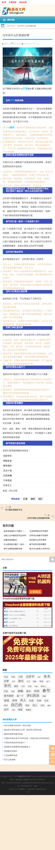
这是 (13, 710)
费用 (49, 705)
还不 (6, 709)
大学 (28, 681)
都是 (20, 709)
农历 (39, 677)
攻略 (20, 691)
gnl (9, 44)
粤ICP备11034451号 (37, 779)
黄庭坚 (28, 710)
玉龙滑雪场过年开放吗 (38, 531)
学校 (41, 681)
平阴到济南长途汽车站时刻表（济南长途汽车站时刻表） (27, 738)
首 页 (4, 2)
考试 (6, 705)
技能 (12, 691)
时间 (36, 691)
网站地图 (19, 779)
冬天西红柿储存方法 (13, 509)
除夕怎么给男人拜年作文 (39, 548)
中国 (13, 676)
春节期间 (9, 695)
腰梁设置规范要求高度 (13, 734)
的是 (31, 700)
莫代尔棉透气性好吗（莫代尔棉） (18, 725)
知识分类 (23, 2)
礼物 (39, 700)
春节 (46, 690)
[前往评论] (52, 755)
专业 (6, 676)
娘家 (34, 681)
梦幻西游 (33, 695)
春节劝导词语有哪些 (37, 544)
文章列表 (12, 2)
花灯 (12, 100)
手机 (6, 691)
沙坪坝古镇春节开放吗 (38, 535)
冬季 (6, 681)
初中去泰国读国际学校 (13, 548)
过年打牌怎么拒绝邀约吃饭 (38, 518)
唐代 (20, 681)
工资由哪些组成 (10, 755)
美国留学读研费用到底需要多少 (17, 746)
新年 (28, 691)
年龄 (36, 686)
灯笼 (25, 88)
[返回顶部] (52, 761)
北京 (13, 681)
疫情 (14, 700)
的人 (23, 700)
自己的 (16, 704)
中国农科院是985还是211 (14, 742)
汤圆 (44, 696)
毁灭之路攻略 (9, 759)
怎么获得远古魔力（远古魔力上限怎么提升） (16, 544)
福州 (12, 127)
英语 (27, 705)
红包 (46, 700)
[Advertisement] (27, 822)
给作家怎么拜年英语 (37, 539)
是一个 (20, 695)
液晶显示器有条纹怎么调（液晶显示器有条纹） (23, 729)
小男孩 (27, 792)
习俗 (20, 676)
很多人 (43, 686)
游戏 (6, 700)
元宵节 (30, 676)
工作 (23, 686)
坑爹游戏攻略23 (10, 539)
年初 (30, 686)
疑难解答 (26, 779)
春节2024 (11, 25)
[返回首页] (52, 748)
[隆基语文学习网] (27, 10)
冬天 (47, 676)
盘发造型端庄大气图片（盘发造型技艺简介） (16, 531)
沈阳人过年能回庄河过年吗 (15, 535)
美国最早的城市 (10, 751)
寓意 (16, 686)
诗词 (42, 705)
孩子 (47, 681)
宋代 (7, 685)
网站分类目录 (44, 776)
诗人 (35, 705)
